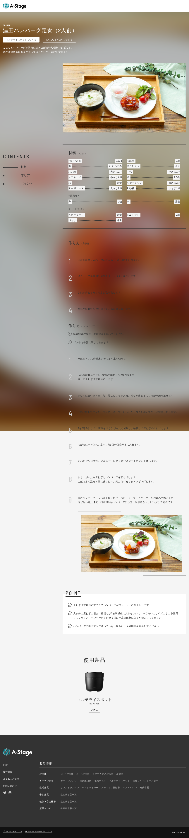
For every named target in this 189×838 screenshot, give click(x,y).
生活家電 (44, 787)
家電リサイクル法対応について (38, 831)
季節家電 (44, 794)
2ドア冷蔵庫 (83, 773)
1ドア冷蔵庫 (67, 773)
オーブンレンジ (69, 780)
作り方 (25, 175)
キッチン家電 (46, 780)
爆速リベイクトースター (145, 780)
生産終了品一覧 (69, 794)
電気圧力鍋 (85, 780)
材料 (24, 166)
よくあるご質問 (11, 779)
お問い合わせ (10, 786)
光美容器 (144, 787)
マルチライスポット (119, 780)
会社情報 (7, 772)
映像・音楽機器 (47, 801)
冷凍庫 (119, 773)
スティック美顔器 (110, 787)
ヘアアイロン (130, 787)
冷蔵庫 (43, 773)
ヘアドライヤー (90, 787)
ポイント (27, 183)
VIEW (94, 710)
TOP (5, 765)
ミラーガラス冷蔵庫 (102, 773)
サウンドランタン (70, 787)
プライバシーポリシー (12, 831)
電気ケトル (100, 780)
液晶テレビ (45, 808)
